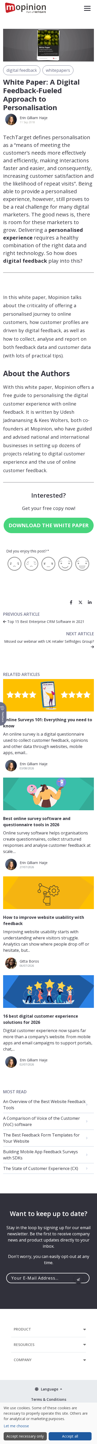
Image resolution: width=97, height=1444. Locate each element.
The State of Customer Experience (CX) (40, 1168)
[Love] (82, 564)
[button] (87, 8)
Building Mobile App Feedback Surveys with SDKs (40, 1155)
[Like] (65, 564)
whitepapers (58, 70)
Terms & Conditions (48, 1399)
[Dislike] (31, 564)
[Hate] (14, 564)
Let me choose (16, 1425)
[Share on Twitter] (80, 602)
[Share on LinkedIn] (90, 602)
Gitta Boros (29, 961)
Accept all (70, 1436)
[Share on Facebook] (71, 602)
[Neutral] (48, 564)
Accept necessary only (25, 1436)
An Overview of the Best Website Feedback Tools (44, 1105)
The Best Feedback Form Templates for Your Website (41, 1138)
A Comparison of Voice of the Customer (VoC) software (41, 1121)
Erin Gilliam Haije (34, 117)
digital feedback (21, 70)
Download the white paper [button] (49, 525)
